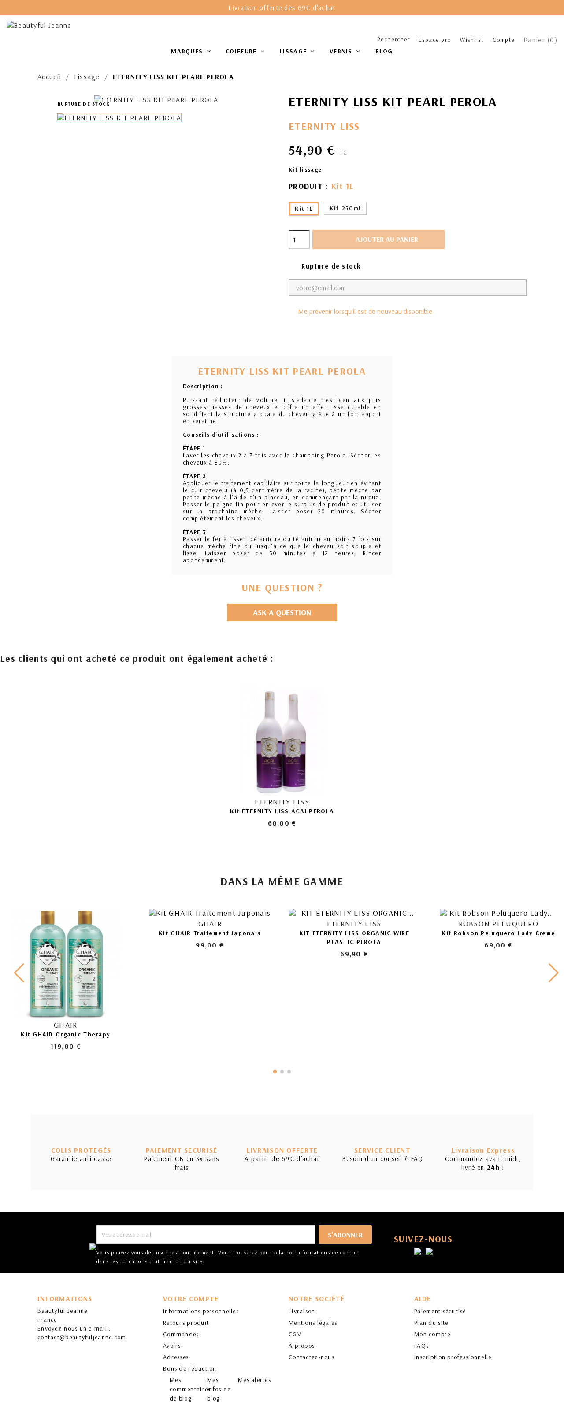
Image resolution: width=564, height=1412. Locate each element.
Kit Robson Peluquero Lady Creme (498, 933)
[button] (554, 973)
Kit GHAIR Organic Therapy (65, 1034)
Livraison (302, 1311)
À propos (302, 1345)
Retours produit (186, 1323)
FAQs (421, 1345)
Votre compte (191, 1298)
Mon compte (432, 1334)
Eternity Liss (324, 126)
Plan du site (431, 1323)
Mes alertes (254, 1380)
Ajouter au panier (379, 239)
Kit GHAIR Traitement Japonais (210, 933)
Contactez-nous (311, 1357)
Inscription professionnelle (453, 1357)
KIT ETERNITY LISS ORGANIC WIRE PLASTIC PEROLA (354, 937)
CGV (295, 1334)
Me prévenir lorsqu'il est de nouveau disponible (365, 311)
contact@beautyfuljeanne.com (81, 1337)
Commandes (181, 1334)
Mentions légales (313, 1323)
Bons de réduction (190, 1368)
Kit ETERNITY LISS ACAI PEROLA (282, 811)
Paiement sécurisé (440, 1311)
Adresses (176, 1357)
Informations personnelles (201, 1311)
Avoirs (172, 1345)
